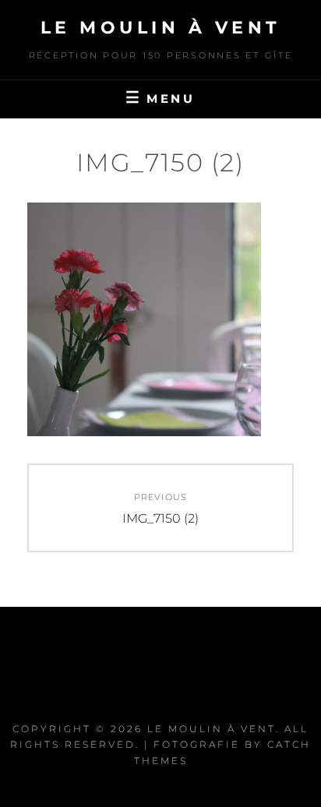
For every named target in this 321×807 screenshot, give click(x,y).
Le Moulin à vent (161, 27)
